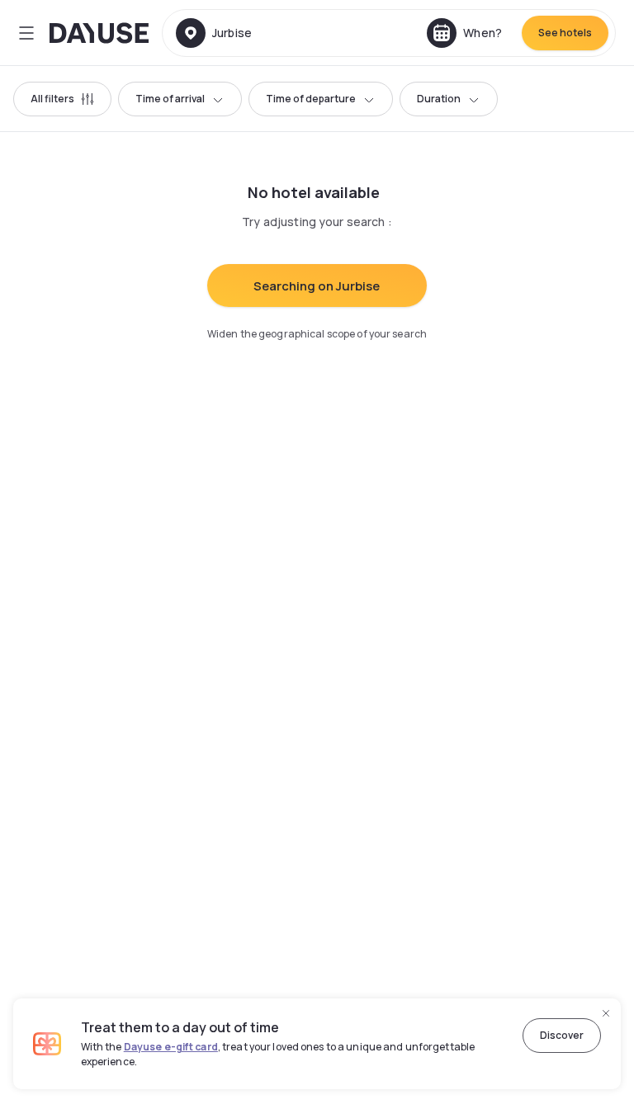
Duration (439, 99)
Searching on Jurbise (316, 286)
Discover (562, 1035)
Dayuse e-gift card (171, 1047)
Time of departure (311, 99)
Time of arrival (170, 99)
